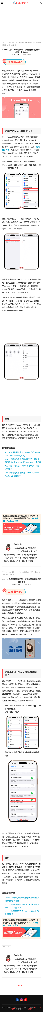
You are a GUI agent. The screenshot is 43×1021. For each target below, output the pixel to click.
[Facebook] (17, 999)
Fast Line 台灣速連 (27, 1009)
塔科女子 (36, 1007)
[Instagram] (21, 999)
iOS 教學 (11, 42)
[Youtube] (25, 999)
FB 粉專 (35, 518)
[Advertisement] (21, 326)
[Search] (41, 3)
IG (4, 521)
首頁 (3, 42)
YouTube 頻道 (12, 521)
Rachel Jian (17, 55)
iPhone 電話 (6, 946)
